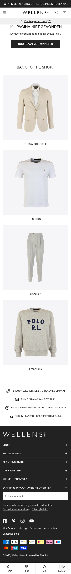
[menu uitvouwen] (5, 12)
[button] (64, 12)
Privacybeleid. (40, 509)
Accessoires (50, 528)
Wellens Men (18, 555)
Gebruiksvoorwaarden (15, 509)
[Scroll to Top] (64, 555)
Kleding (23, 528)
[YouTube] (31, 521)
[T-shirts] (35, 182)
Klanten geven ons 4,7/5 (37, 21)
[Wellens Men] (35, 12)
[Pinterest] (13, 521)
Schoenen (35, 528)
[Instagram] (22, 521)
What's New (9, 528)
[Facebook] (4, 521)
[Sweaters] (35, 332)
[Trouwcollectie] (35, 107)
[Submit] (64, 496)
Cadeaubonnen (11, 533)
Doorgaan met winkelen (35, 44)
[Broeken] (35, 257)
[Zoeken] (57, 12)
